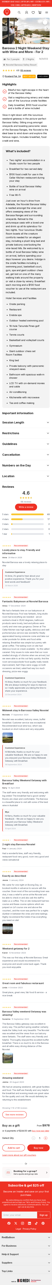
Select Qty (8, 1138)
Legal (18, 1229)
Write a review (26, 507)
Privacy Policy (40, 1202)
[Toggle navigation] (47, 12)
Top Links (7, 1271)
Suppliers (7, 1263)
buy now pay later (40, 1131)
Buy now (38, 1147)
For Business (9, 1246)
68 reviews (25, 70)
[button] (5, 29)
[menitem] (33, 12)
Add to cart (14, 1147)
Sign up (44, 1215)
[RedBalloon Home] (6, 12)
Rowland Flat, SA (13, 76)
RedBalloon (8, 1237)
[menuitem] (19, 12)
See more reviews (14, 1114)
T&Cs (28, 1202)
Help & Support (10, 1254)
